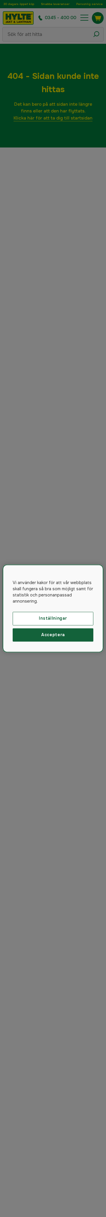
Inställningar (53, 618)
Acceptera (53, 634)
